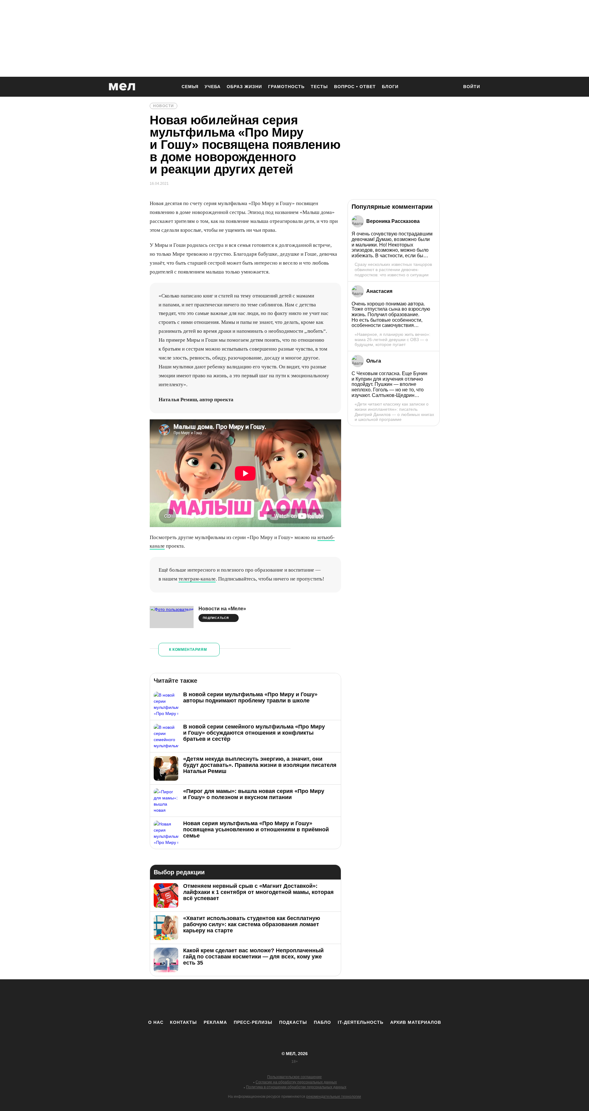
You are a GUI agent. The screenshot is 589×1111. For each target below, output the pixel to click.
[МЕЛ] (122, 87)
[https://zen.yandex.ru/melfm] (260, 999)
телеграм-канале (197, 579)
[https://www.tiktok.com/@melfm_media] (294, 999)
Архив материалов (415, 1022)
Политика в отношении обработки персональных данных (296, 1087)
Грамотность (286, 86)
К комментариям (188, 649)
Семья (190, 86)
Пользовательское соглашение (294, 1077)
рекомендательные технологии (333, 1096)
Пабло (322, 1022)
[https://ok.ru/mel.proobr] (328, 999)
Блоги (390, 86)
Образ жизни (244, 86)
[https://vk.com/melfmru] (277, 999)
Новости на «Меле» (222, 608)
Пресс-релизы (253, 1022)
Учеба (213, 86)
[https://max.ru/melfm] (345, 999)
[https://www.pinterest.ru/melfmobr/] (311, 999)
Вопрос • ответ (355, 86)
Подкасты (293, 1022)
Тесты (319, 86)
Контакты (183, 1022)
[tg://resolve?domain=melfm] (244, 999)
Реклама (215, 1022)
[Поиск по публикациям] (451, 87)
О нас (156, 1022)
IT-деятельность (360, 1022)
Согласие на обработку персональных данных (296, 1082)
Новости (163, 106)
